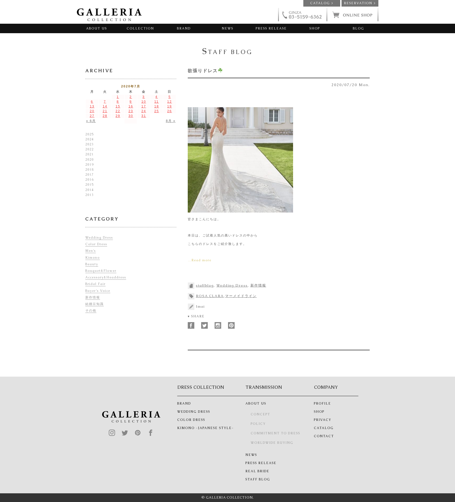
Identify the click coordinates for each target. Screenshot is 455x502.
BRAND (184, 28)
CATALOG (324, 428)
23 (130, 111)
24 (143, 111)
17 (143, 106)
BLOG (358, 28)
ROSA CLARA (210, 296)
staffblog (205, 285)
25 (156, 111)
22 (118, 111)
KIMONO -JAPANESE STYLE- (205, 428)
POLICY (258, 424)
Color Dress (96, 244)
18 (156, 106)
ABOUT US (96, 28)
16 (130, 106)
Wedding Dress (232, 285)
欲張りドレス (203, 70)
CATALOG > (321, 3)
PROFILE (322, 403)
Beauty (91, 264)
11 (156, 102)
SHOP (314, 28)
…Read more (199, 260)
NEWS (227, 28)
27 (92, 116)
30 (130, 116)
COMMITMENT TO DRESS (275, 433)
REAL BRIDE (257, 471)
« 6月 (91, 121)
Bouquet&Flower (100, 271)
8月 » (171, 121)
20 (92, 111)
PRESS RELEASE (271, 28)
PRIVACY (322, 420)
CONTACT (324, 436)
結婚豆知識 (94, 304)
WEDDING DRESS (193, 412)
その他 (90, 310)
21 (105, 111)
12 (169, 102)
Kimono (92, 257)
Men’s (90, 251)
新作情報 (258, 285)
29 (118, 116)
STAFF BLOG (257, 479)
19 (169, 106)
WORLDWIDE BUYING (272, 443)
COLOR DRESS (191, 420)
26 (169, 111)
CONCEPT (260, 414)
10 (143, 102)
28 (105, 116)
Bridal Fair (95, 284)
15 (118, 106)
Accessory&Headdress (105, 277)
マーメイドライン (241, 296)
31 (143, 116)
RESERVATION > (360, 3)
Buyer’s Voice (97, 291)
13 (92, 106)
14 (105, 106)
